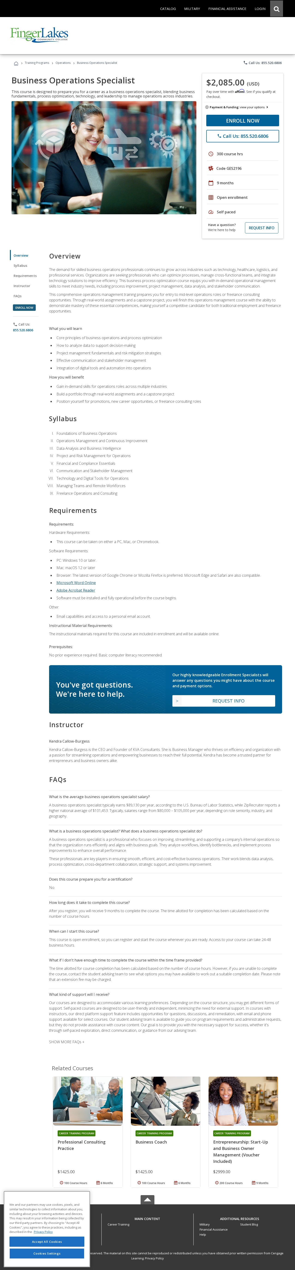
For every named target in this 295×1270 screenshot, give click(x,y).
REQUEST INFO (261, 227)
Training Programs (37, 63)
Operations (63, 63)
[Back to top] (147, 1218)
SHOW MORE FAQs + (66, 1041)
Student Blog (249, 1224)
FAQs (18, 296)
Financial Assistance (214, 1229)
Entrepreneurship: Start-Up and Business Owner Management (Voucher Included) (240, 1151)
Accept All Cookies (47, 1242)
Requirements (25, 275)
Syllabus (20, 265)
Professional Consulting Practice (82, 1145)
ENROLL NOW (243, 120)
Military (205, 1224)
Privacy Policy (154, 1258)
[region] (47, 1229)
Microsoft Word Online (76, 582)
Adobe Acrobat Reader (75, 590)
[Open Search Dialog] (276, 8)
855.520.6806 (23, 330)
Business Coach (151, 1142)
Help (203, 1234)
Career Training (118, 1224)
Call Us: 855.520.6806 (262, 62)
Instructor (22, 286)
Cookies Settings (47, 1253)
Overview (21, 255)
